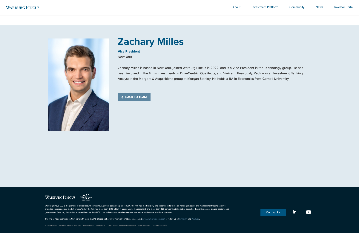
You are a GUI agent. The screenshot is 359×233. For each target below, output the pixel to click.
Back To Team (136, 97)
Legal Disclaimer (144, 225)
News (319, 7)
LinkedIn (183, 218)
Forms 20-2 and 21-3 (159, 225)
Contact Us (273, 212)
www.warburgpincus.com (153, 218)
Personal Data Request (127, 225)
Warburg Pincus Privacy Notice (93, 225)
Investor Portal (343, 7)
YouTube (195, 218)
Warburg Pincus (22, 7)
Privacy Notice (112, 225)
